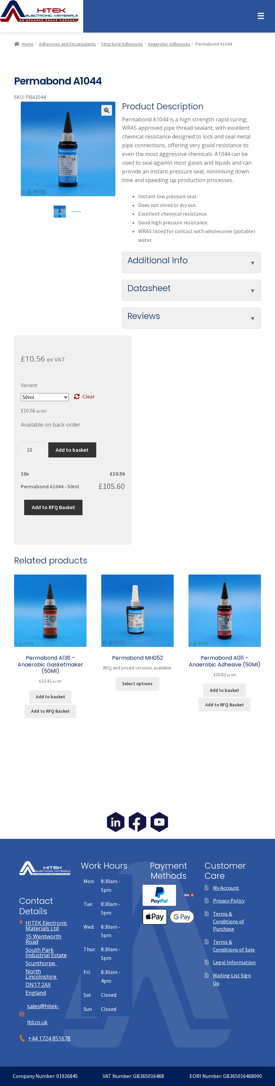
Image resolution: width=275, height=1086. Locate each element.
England (35, 992)
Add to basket (72, 449)
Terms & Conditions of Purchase (228, 921)
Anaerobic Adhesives (169, 44)
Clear (88, 396)
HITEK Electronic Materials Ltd (46, 925)
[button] (106, 110)
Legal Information (234, 962)
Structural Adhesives (122, 44)
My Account (226, 887)
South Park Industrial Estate (46, 952)
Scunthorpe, (41, 963)
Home (28, 44)
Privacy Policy (228, 900)
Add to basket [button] (50, 697)
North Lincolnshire (41, 974)
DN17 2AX (38, 984)
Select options (137, 684)
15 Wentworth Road (43, 939)
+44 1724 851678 (49, 1038)
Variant (29, 385)
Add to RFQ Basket (53, 507)
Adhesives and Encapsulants (67, 44)
